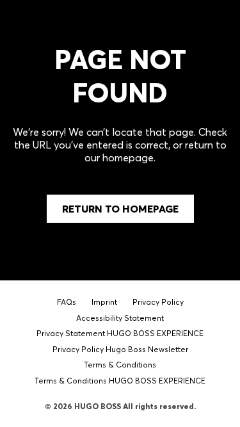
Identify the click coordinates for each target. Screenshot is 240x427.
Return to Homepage (120, 208)
